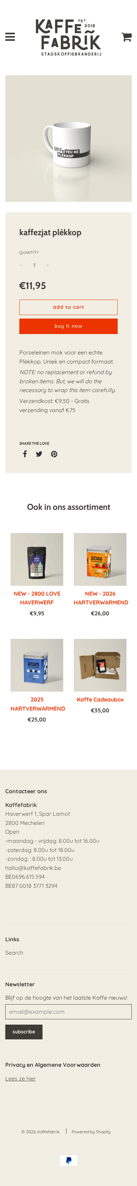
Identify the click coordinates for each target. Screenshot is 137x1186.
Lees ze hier (20, 1078)
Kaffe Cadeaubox (100, 699)
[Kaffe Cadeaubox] (100, 665)
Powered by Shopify (91, 1131)
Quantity (29, 252)
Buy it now (68, 326)
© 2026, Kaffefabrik (40, 1131)
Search (14, 952)
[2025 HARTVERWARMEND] (37, 665)
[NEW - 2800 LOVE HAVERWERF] (37, 559)
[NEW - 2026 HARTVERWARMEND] (100, 559)
